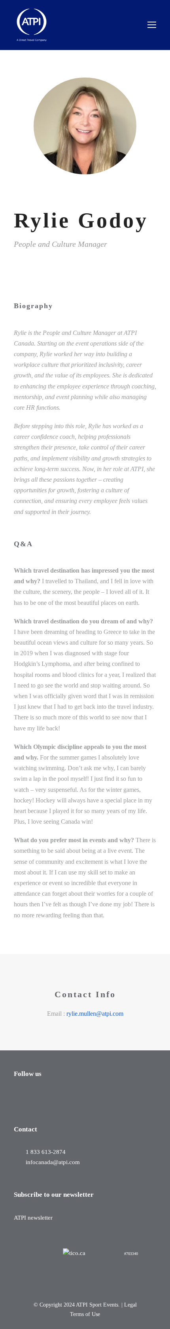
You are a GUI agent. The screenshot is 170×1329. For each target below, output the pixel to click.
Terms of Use (85, 1314)
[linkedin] (28, 267)
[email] (16, 267)
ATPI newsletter (33, 1217)
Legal (130, 1305)
